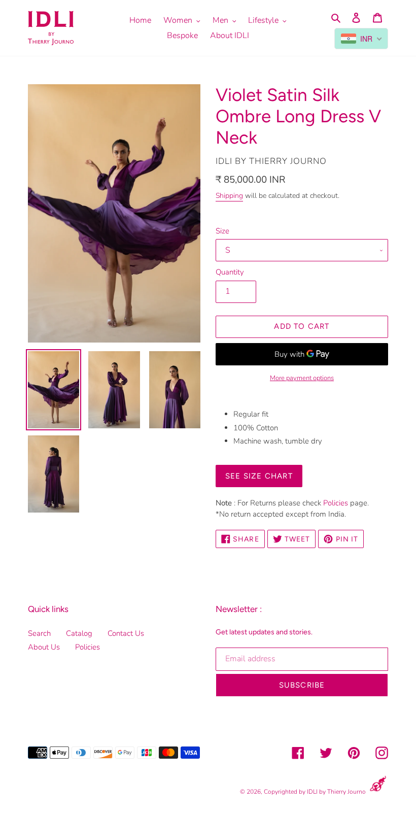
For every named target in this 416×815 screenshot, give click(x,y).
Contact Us (126, 633)
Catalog (79, 633)
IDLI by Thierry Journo (336, 792)
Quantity (230, 272)
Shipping (229, 195)
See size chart (259, 476)
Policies (335, 503)
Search (39, 633)
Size (222, 231)
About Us (44, 647)
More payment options (302, 378)
